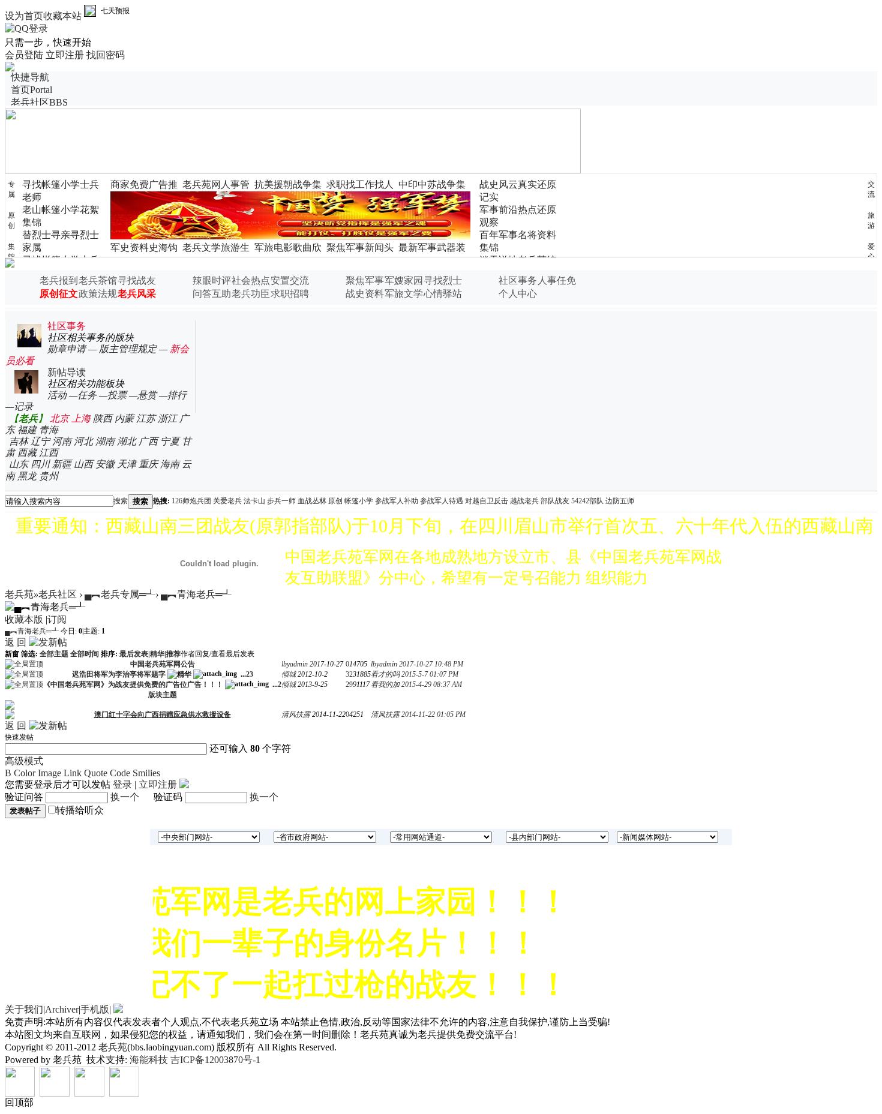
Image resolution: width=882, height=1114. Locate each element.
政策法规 (98, 294)
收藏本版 (24, 619)
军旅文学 (404, 294)
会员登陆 (24, 55)
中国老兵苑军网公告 (162, 664)
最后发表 (133, 654)
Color (24, 773)
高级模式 (24, 761)
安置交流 (290, 280)
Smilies (146, 773)
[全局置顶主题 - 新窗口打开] (24, 663)
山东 (18, 464)
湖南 (105, 441)
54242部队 (587, 501)
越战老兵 (524, 501)
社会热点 (251, 280)
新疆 (61, 464)
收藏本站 (62, 16)
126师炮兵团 (191, 501)
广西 (148, 441)
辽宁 (40, 441)
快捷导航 (30, 77)
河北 (83, 441)
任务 (87, 395)
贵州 (48, 476)
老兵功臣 (251, 294)
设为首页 (24, 16)
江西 (48, 453)
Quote (95, 773)
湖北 (126, 441)
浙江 (167, 418)
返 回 (15, 642)
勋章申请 (66, 349)
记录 (23, 406)
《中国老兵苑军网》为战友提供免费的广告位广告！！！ (133, 684)
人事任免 (557, 280)
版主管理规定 (128, 349)
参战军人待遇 (441, 501)
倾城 (288, 674)
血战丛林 (312, 501)
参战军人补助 (396, 501)
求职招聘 (290, 294)
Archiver (62, 1009)
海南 (169, 464)
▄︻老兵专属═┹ (120, 594)
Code (120, 773)
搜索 (120, 501)
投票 (117, 395)
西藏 (27, 453)
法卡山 (254, 501)
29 (349, 684)
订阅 (57, 619)
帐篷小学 (358, 501)
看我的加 (385, 684)
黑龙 (27, 476)
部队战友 (555, 501)
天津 (126, 464)
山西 (83, 464)
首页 (31, 90)
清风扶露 (295, 714)
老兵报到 (59, 280)
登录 (122, 784)
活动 (57, 395)
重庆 (148, 464)
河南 (61, 441)
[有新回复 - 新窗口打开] (9, 714)
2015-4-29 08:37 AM (431, 684)
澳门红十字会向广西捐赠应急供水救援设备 (162, 714)
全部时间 (84, 654)
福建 (27, 430)
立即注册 (65, 55)
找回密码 (105, 55)
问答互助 (212, 294)
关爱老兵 (227, 501)
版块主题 (162, 694)
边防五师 (619, 501)
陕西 (102, 418)
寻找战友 (137, 280)
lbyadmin (294, 664)
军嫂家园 (404, 280)
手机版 (94, 1009)
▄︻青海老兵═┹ (196, 594)
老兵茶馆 (98, 280)
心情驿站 (443, 294)
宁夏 (169, 441)
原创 (335, 501)
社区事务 (518, 280)
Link (73, 773)
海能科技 (149, 1060)
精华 (157, 654)
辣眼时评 (212, 280)
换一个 (124, 797)
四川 (40, 464)
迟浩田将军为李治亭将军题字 (119, 674)
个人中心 (518, 294)
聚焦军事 (365, 280)
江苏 (145, 418)
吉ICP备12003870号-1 (215, 1060)
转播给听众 (80, 810)
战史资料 (365, 294)
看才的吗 (385, 674)
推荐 (173, 654)
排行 (177, 395)
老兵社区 (39, 102)
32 (349, 674)
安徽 (105, 464)
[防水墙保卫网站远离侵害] (118, 1009)
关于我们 (24, 1009)
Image (49, 773)
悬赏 (147, 395)
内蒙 (124, 418)
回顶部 (19, 1102)
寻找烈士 (443, 280)
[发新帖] (48, 642)
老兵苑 (19, 594)
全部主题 (54, 654)
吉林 (18, 441)
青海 (48, 430)
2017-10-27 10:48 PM (431, 664)
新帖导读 (66, 372)
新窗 (12, 654)
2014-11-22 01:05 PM (433, 714)
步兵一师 (281, 501)
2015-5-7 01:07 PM (429, 674)
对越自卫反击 (486, 501)
